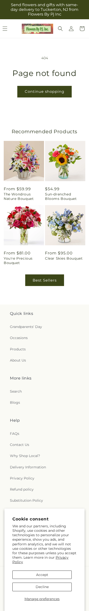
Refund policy (22, 489)
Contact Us (19, 444)
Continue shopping (44, 91)
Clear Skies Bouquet (64, 258)
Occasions (19, 338)
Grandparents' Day (26, 327)
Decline (42, 587)
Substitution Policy (26, 500)
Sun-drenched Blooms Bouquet (61, 196)
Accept (42, 575)
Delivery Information (28, 467)
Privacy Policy (22, 478)
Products (18, 349)
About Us (18, 360)
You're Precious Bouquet (18, 260)
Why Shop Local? (25, 456)
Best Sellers (45, 280)
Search (16, 391)
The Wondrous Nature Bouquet (19, 196)
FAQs (14, 433)
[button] (60, 28)
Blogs (15, 402)
